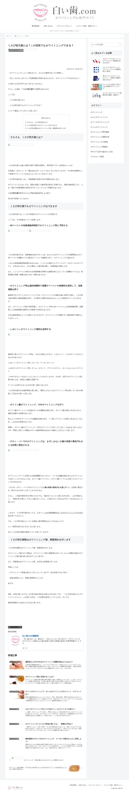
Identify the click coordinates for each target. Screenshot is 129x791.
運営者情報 (73, 785)
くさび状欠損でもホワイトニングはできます (42, 125)
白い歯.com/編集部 (30, 636)
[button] (120, 44)
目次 (43, 118)
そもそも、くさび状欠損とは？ (37, 122)
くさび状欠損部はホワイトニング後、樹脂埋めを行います (46, 128)
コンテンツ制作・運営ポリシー (113, 785)
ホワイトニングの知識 (15, 627)
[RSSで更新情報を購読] (26, 648)
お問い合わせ (82, 785)
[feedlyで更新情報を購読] (23, 648)
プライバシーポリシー (95, 785)
